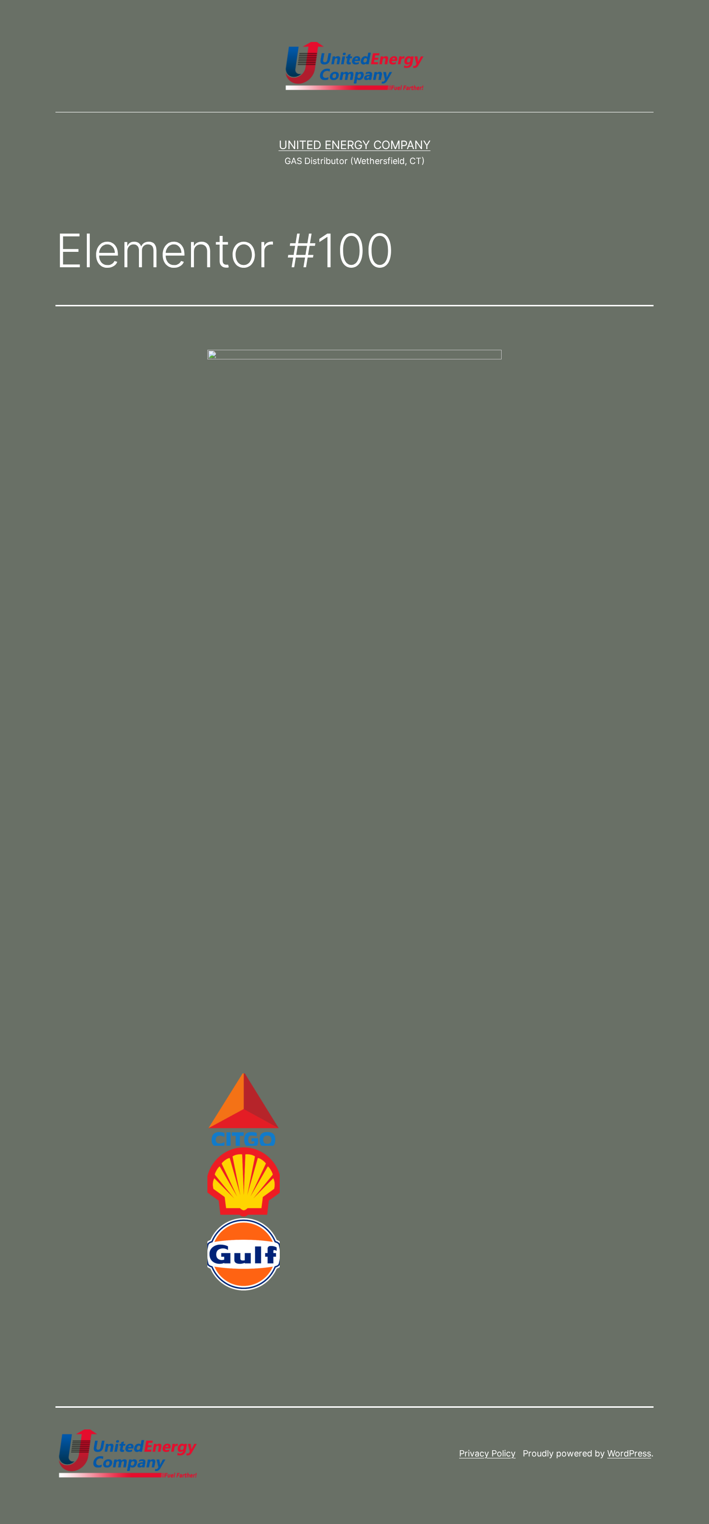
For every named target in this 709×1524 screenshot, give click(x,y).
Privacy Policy (487, 1453)
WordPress (629, 1453)
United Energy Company (355, 145)
